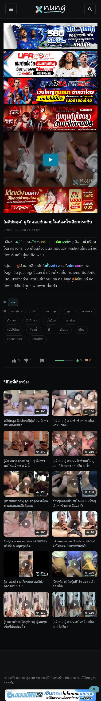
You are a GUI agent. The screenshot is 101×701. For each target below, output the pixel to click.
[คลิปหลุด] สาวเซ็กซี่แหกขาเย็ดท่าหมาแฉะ (73, 422)
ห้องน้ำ (34, 329)
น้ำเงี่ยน (90, 242)
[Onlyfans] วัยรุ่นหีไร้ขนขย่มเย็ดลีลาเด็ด (74, 583)
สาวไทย (71, 320)
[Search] (90, 9)
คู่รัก (69, 311)
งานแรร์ (87, 311)
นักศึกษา (31, 320)
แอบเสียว (37, 339)
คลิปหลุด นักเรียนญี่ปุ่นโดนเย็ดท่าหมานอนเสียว (26, 422)
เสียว (81, 329)
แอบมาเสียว (14, 339)
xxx (13, 302)
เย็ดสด (64, 329)
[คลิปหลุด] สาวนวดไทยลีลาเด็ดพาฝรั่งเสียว (73, 624)
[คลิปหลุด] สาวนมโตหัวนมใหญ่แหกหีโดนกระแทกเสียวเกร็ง (73, 463)
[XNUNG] (50, 9)
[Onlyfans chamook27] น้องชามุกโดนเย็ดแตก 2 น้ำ (24, 463)
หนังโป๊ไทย (13, 329)
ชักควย (11, 320)
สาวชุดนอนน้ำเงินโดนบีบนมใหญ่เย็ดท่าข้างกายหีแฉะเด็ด (74, 503)
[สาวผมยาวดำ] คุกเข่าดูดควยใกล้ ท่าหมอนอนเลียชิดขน (26, 503)
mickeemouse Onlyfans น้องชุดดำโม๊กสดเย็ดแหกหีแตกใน (74, 543)
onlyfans (17, 311)
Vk (34, 311)
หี (49, 329)
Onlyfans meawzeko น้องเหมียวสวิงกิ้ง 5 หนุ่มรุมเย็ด (25, 543)
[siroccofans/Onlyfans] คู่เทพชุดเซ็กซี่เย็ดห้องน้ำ (25, 624)
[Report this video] (42, 360)
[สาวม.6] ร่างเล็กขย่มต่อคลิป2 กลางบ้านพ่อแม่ (23, 583)
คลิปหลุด (51, 311)
